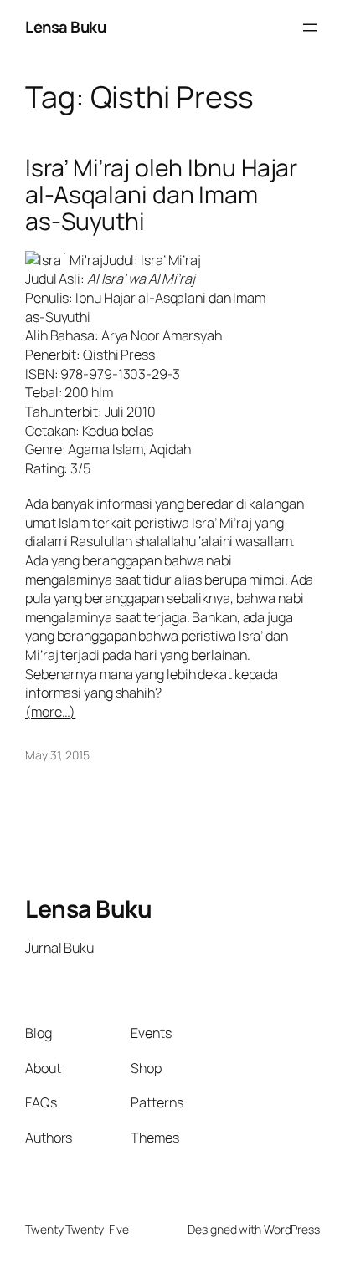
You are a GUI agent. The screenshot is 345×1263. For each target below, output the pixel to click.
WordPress (292, 1229)
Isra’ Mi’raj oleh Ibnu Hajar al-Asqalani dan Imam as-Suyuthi (161, 195)
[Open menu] (310, 28)
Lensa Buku (65, 27)
